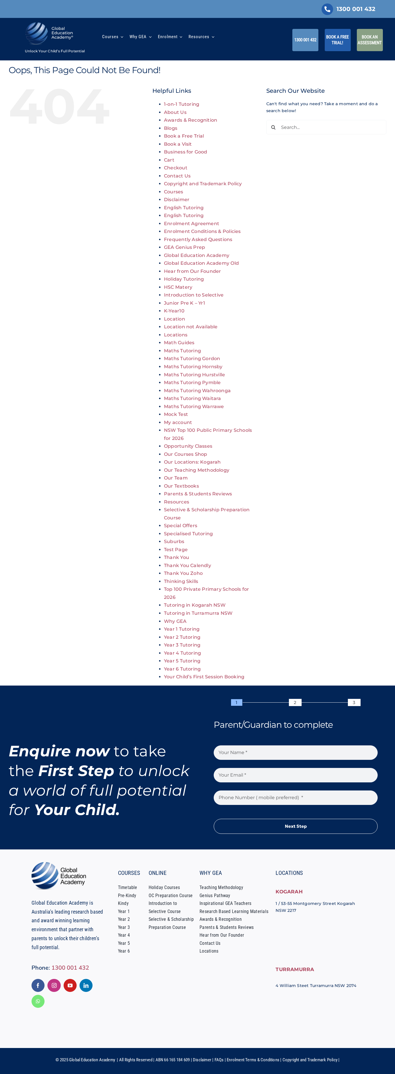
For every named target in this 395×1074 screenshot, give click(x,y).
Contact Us (177, 176)
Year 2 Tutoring (182, 637)
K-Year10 (174, 311)
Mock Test (176, 414)
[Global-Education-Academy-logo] (60, 864)
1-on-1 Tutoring (181, 104)
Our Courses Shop (185, 454)
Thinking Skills (181, 581)
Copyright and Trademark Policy (203, 183)
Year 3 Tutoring (182, 645)
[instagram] (53, 985)
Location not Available (191, 326)
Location (174, 319)
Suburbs (174, 541)
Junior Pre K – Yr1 (184, 303)
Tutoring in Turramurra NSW (198, 613)
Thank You (176, 557)
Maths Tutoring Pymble (192, 382)
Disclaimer (176, 199)
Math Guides (179, 342)
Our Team (176, 478)
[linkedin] (86, 985)
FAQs (219, 1059)
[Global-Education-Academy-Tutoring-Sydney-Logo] (49, 23)
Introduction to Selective (194, 295)
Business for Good (185, 152)
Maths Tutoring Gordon (192, 358)
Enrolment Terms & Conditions (253, 1059)
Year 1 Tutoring (182, 629)
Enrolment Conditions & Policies (202, 231)
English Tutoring (184, 207)
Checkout (175, 168)
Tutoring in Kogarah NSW (195, 605)
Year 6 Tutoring (182, 669)
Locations (175, 335)
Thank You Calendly (187, 565)
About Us (175, 112)
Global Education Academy (196, 255)
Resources (176, 502)
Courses (173, 192)
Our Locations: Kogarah (192, 462)
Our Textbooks (181, 486)
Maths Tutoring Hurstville (194, 374)
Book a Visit (178, 144)
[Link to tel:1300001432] (327, 9)
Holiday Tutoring (184, 279)
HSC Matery (178, 287)
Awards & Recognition (190, 120)
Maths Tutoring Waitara (192, 398)
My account (178, 422)
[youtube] (70, 985)
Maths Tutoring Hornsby (193, 366)
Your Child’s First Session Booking (204, 676)
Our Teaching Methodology (196, 470)
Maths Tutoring (182, 350)
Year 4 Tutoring (182, 653)
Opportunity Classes (188, 446)
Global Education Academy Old (201, 263)
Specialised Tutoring (188, 533)
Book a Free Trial (184, 136)
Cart (169, 160)
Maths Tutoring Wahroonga (197, 390)
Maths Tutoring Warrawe (194, 406)
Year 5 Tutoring (182, 661)
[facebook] (38, 985)
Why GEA (175, 621)
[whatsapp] (38, 1001)
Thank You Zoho (183, 573)
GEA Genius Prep (184, 247)
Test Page (176, 549)
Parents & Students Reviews (198, 494)
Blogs (170, 128)
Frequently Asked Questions (198, 239)
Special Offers (180, 525)
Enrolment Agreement (191, 223)
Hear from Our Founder (192, 271)
